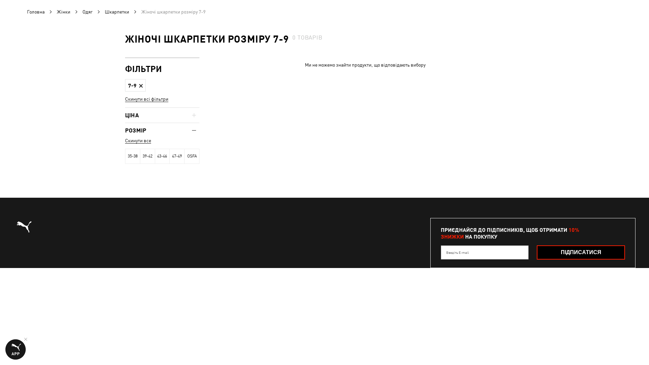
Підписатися (581, 252)
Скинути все (138, 140)
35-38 (133, 156)
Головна (36, 12)
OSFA (192, 156)
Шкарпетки (117, 12)
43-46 (162, 156)
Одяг (87, 12)
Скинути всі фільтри (146, 99)
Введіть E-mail (457, 252)
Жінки (63, 12)
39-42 (147, 156)
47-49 (177, 156)
